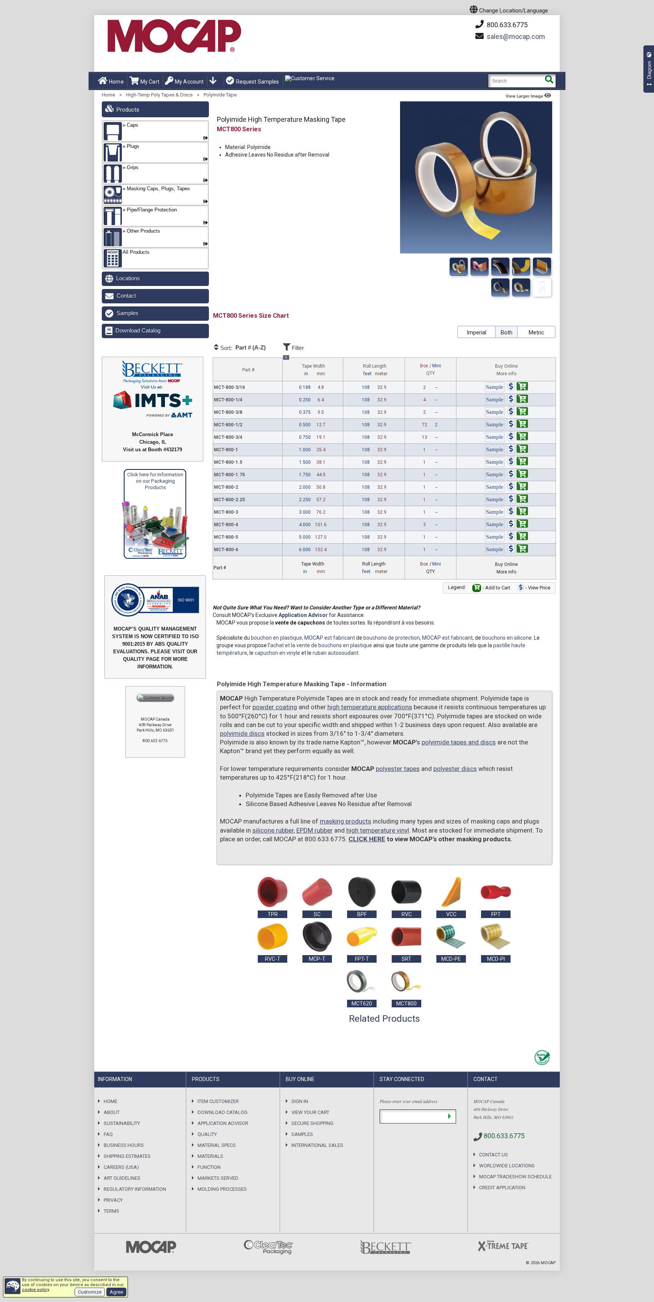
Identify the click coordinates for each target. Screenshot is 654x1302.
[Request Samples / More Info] (494, 387)
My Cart (149, 82)
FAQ (108, 1134)
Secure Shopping (312, 1123)
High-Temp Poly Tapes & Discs (159, 95)
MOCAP (548, 1262)
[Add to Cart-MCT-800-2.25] (517, 499)
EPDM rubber (314, 830)
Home (116, 82)
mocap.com (516, 36)
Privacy (113, 1200)
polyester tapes (398, 768)
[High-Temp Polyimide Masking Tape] (479, 267)
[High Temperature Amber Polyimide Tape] (521, 287)
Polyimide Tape (220, 95)
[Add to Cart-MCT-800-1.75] (517, 474)
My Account (189, 82)
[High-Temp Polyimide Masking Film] (542, 287)
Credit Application (502, 1187)
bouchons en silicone (507, 638)
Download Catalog (137, 330)
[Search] (549, 80)
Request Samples (257, 82)
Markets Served (218, 1178)
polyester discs (455, 768)
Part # (248, 370)
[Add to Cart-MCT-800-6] (517, 549)
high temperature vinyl (377, 830)
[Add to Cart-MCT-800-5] (517, 537)
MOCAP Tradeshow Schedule (515, 1176)
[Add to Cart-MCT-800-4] (517, 524)
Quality (207, 1134)
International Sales (317, 1145)
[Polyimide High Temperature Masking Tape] (459, 267)
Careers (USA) (121, 1167)
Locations (128, 278)
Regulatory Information (135, 1189)
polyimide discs (242, 733)
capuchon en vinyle (277, 653)
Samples (128, 313)
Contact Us (493, 1155)
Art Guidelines (122, 1178)
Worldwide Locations (507, 1165)
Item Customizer (218, 1101)
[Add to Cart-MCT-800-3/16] (517, 387)
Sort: (242, 347)
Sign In (299, 1101)
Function (209, 1167)
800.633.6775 (506, 25)
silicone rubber (273, 830)
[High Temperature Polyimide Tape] (521, 267)
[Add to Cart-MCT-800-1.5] (517, 462)
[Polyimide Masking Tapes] (500, 267)
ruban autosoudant (335, 653)
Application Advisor (303, 615)
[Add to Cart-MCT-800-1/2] (517, 424)
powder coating (274, 707)
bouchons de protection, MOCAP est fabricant (418, 638)
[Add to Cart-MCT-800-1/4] (517, 399)
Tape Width (305, 367)
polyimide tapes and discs (459, 742)
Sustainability (122, 1123)
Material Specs (217, 1145)
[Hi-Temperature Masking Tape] (500, 287)
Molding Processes (222, 1189)
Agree (116, 1292)
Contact (126, 295)
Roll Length (375, 370)
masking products (345, 821)
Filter (297, 348)
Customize (89, 1292)
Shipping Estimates (127, 1156)
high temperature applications (369, 707)
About (112, 1112)
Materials (210, 1156)
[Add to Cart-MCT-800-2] (517, 487)
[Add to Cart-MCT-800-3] (517, 512)
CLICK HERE (367, 839)
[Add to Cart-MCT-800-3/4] (517, 437)
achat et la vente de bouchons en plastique (321, 645)
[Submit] (449, 1116)
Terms (111, 1211)
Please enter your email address (409, 1101)
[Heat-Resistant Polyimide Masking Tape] (542, 267)
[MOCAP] (174, 36)
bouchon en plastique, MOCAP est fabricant (303, 638)
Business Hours (124, 1145)
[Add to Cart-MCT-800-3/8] (517, 412)
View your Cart (310, 1112)
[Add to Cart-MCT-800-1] (517, 449)
